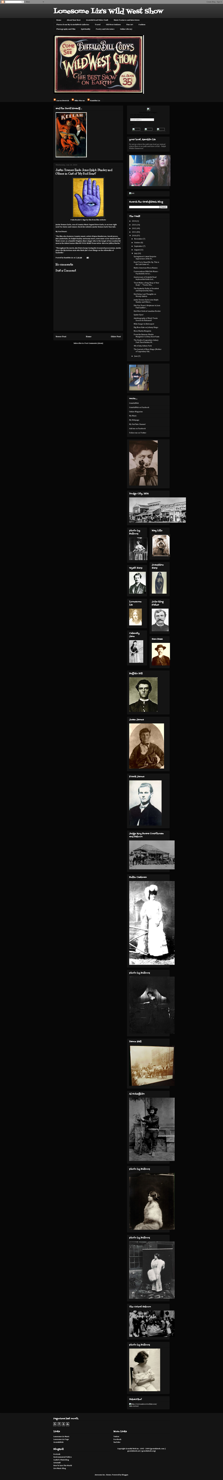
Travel (97, 25)
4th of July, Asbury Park (143, 346)
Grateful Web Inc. (133, 1449)
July (136, 253)
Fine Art (129, 25)
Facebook (117, 1439)
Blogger (125, 1475)
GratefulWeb (134, 403)
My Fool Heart (61, 231)
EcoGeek (56, 1454)
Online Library (126, 29)
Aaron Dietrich (62, 100)
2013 (134, 225)
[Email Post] (87, 258)
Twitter (116, 1436)
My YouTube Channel (137, 424)
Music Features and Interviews (127, 20)
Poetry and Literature (105, 29)
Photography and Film (65, 29)
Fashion (142, 25)
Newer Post (61, 337)
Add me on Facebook (137, 429)
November (138, 239)
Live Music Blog (59, 1468)
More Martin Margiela (142, 331)
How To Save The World (62, 1465)
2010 (134, 236)
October (137, 243)
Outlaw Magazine (136, 412)
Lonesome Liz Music (61, 1436)
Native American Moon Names (146, 268)
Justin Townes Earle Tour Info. (104, 227)
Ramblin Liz (95, 100)
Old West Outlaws (113, 25)
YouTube (116, 1442)
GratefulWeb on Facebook (139, 407)
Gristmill (57, 1463)
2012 (134, 228)
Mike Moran (79, 100)
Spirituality (85, 29)
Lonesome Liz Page (61, 1439)
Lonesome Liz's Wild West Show (108, 11)
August (137, 250)
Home (58, 20)
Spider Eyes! (139, 315)
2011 (134, 232)
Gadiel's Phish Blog (61, 1460)
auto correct (133, 1406)
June (136, 356)
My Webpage (134, 420)
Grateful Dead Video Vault (97, 20)
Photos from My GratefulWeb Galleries (72, 25)
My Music (133, 416)
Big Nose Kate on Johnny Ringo (146, 327)
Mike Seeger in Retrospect (144, 324)
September (138, 246)
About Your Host (74, 20)
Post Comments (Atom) (94, 343)
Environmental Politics (62, 1457)
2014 (134, 221)
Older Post (116, 337)
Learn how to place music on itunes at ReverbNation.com (149, 131)
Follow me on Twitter (137, 433)
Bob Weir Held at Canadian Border (147, 311)
